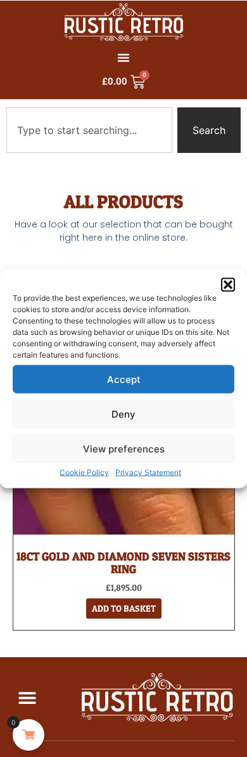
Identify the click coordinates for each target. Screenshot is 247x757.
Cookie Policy (84, 472)
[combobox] (89, 130)
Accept (124, 379)
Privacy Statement (148, 472)
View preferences (124, 448)
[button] (228, 285)
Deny (123, 414)
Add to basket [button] (124, 608)
